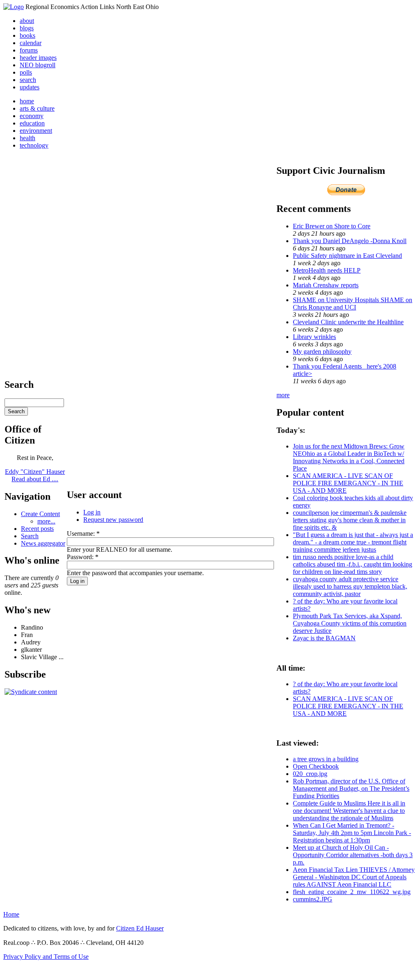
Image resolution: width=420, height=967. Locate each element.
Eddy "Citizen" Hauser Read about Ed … (35, 475)
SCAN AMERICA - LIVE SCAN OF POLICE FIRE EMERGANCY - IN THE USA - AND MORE (348, 483)
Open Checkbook (316, 766)
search (28, 79)
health (27, 137)
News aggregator (43, 543)
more (283, 394)
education (32, 123)
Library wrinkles (314, 336)
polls (26, 72)
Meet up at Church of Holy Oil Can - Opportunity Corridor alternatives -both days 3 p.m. (353, 855)
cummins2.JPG (312, 899)
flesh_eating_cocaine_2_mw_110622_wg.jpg (352, 891)
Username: (83, 533)
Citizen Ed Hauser (140, 928)
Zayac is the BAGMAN (324, 638)
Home (11, 914)
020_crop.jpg (310, 773)
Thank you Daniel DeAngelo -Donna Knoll (349, 240)
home (27, 101)
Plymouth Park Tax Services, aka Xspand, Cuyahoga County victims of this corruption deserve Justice (349, 623)
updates (29, 87)
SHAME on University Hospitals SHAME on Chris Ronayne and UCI (352, 303)
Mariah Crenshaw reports (325, 285)
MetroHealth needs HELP (327, 270)
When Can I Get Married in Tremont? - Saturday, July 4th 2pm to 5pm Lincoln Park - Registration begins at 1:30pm (352, 833)
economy (31, 115)
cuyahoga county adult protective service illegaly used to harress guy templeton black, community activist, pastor (350, 586)
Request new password (113, 519)
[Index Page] (13, 6)
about (27, 20)
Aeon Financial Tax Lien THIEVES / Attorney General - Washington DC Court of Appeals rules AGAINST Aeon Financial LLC (354, 877)
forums (29, 50)
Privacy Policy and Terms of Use (46, 956)
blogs (27, 28)
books (27, 35)
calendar (30, 42)
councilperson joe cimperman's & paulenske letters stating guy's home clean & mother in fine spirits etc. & (349, 520)
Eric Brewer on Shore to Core (331, 226)
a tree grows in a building (325, 758)
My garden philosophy (322, 351)
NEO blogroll (37, 64)
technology (34, 145)
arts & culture (37, 108)
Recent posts (37, 528)
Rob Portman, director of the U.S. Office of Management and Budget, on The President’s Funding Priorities (351, 788)
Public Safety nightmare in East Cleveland (347, 255)
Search (30, 535)
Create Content (40, 513)
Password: (82, 556)
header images (38, 57)
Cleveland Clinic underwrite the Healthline (348, 322)
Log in (91, 512)
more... (46, 521)
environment (36, 130)
